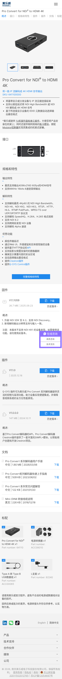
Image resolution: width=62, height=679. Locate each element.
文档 (51, 16)
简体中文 (54, 622)
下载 (51, 300)
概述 (4, 16)
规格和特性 (23, 16)
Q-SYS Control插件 (19, 264)
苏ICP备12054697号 (42, 675)
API (29, 247)
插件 (43, 16)
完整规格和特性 (31, 276)
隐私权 (27, 672)
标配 (59, 16)
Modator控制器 (10, 127)
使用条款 (17, 672)
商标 (36, 672)
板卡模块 (44, 124)
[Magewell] (6, 4)
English (42, 622)
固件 (35, 16)
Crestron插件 (16, 260)
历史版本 (52, 306)
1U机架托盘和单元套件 (28, 120)
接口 (12, 16)
